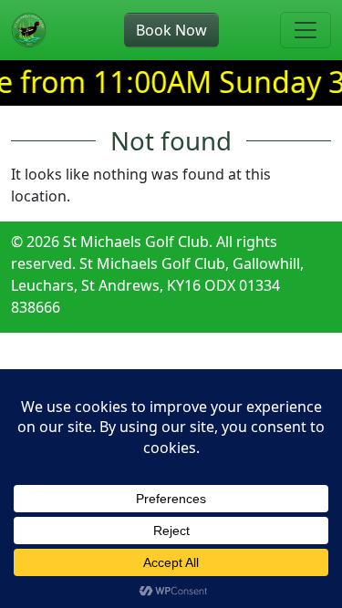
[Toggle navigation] (305, 30)
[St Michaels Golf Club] (29, 30)
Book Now (171, 30)
